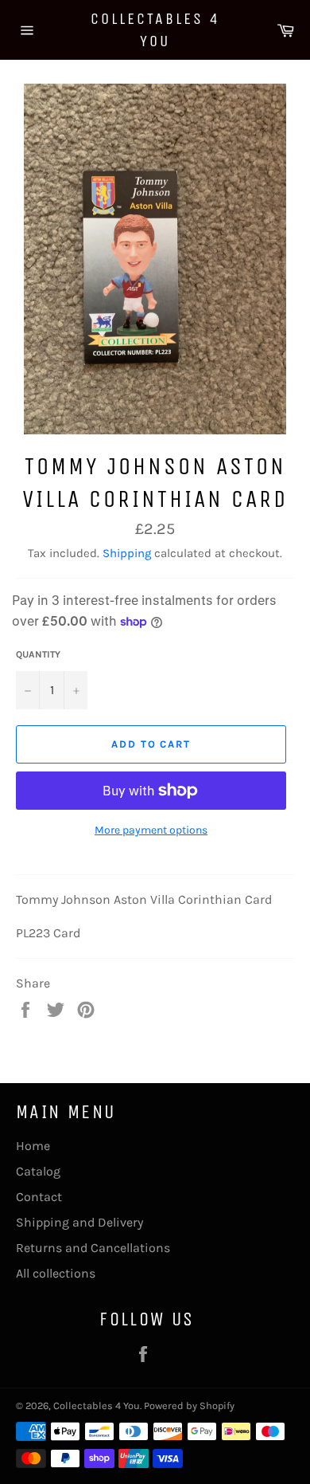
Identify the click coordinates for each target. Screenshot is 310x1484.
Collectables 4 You (155, 30)
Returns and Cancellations (93, 1247)
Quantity (38, 654)
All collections (55, 1273)
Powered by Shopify (189, 1405)
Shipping (127, 553)
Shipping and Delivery (79, 1222)
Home (33, 1145)
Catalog (38, 1171)
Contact (39, 1196)
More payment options (151, 830)
